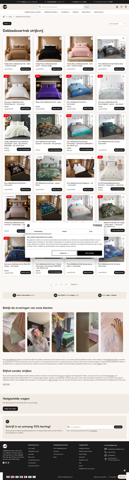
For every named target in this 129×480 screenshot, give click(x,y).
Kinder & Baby (83, 454)
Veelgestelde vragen (33, 451)
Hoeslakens (65, 12)
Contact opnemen (58, 454)
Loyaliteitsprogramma (34, 460)
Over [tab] (90, 231)
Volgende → (74, 284)
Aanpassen (63, 253)
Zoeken (87, 7)
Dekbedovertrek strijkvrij (23, 17)
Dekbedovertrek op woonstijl (86, 468)
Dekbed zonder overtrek (32, 12)
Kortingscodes (32, 463)
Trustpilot (120, 473)
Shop (10, 17)
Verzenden (31, 454)
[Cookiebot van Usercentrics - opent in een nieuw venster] (94, 225)
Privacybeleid (112, 477)
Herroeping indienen (33, 465)
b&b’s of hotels (53, 380)
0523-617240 (114, 452)
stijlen (67, 376)
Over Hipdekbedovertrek (60, 448)
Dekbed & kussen (83, 460)
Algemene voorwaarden (100, 477)
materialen (111, 376)
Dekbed (75, 12)
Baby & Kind (86, 12)
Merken (81, 465)
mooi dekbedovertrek (11, 359)
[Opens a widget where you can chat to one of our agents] (122, 477)
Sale (80, 463)
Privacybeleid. (93, 430)
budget (99, 364)
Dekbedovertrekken (50, 12)
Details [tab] (64, 231)
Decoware (56, 451)
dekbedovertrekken (112, 359)
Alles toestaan (89, 253)
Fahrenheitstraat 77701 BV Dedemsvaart (114, 459)
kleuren (61, 376)
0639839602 (114, 456)
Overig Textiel (98, 12)
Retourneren (31, 457)
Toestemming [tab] (38, 231)
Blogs (55, 457)
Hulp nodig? (31, 448)
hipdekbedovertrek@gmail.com (114, 449)
